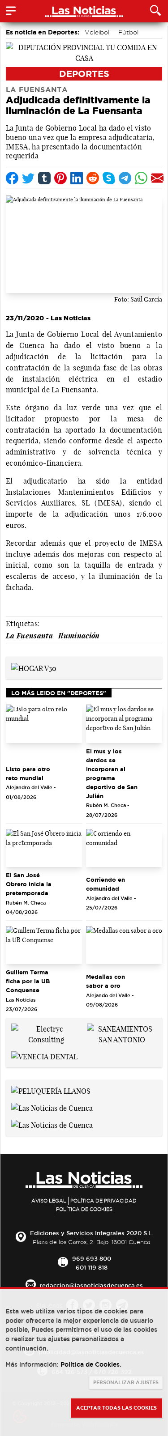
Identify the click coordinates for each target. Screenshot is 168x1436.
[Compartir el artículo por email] (157, 178)
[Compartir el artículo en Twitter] (28, 178)
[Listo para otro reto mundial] (44, 724)
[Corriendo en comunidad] (124, 848)
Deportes (84, 73)
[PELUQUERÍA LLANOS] (50, 1090)
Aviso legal (48, 1200)
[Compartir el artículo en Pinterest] (60, 178)
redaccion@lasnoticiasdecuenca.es (91, 1285)
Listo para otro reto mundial (28, 773)
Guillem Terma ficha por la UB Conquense (28, 981)
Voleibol (97, 32)
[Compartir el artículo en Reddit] (92, 178)
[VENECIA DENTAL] (44, 1055)
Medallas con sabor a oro (105, 981)
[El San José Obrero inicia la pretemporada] (44, 848)
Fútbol (128, 32)
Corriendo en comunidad (105, 884)
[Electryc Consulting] (46, 1033)
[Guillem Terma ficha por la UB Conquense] (44, 945)
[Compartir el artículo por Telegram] (125, 178)
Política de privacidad (103, 1200)
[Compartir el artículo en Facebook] (12, 178)
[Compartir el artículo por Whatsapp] (141, 178)
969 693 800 (91, 1258)
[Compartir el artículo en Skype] (109, 178)
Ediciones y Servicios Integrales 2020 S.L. (91, 1233)
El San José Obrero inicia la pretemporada (29, 884)
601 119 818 (92, 1267)
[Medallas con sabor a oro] (124, 945)
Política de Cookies (84, 1209)
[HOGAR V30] (33, 667)
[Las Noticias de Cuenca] (52, 1107)
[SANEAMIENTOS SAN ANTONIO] (122, 1033)
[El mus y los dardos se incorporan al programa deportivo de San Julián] (124, 724)
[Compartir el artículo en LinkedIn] (76, 178)
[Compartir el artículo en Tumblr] (44, 178)
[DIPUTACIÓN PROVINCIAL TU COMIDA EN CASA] (84, 51)
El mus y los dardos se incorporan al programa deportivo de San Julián (112, 773)
